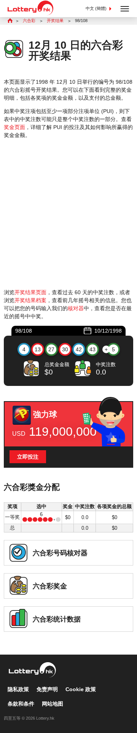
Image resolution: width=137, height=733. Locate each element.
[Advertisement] (68, 213)
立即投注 (27, 457)
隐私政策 (18, 689)
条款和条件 (21, 704)
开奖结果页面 (30, 292)
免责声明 (47, 689)
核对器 (76, 308)
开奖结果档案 (30, 300)
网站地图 (52, 704)
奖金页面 (14, 127)
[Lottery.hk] (30, 14)
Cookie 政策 (80, 689)
